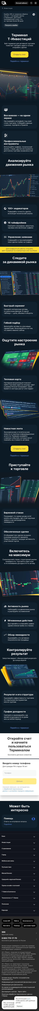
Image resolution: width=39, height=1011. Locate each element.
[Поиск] (31, 3)
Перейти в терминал (19, 61)
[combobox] (19, 774)
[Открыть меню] (35, 3)
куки (28, 999)
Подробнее (8, 824)
